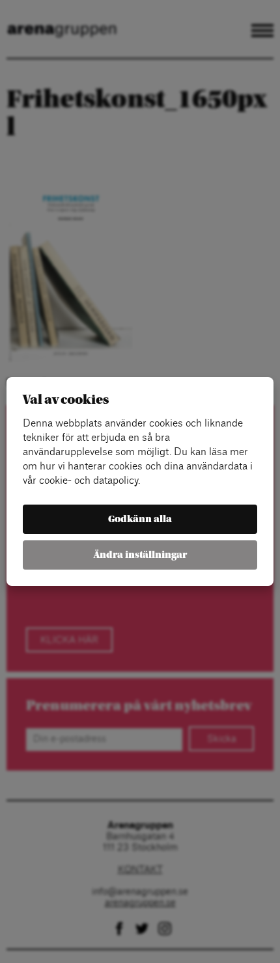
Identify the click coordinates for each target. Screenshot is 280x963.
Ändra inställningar (140, 555)
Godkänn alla (140, 519)
